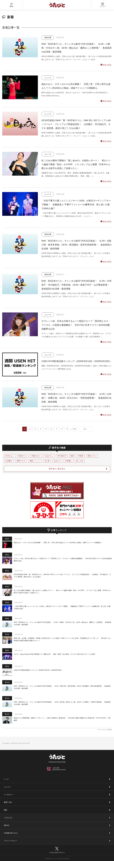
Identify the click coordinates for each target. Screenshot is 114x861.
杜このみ (79, 461)
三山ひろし (48, 456)
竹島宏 (80, 456)
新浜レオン (92, 456)
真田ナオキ (20, 461)
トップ (6, 779)
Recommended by (102, 729)
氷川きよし (9, 456)
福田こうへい (35, 461)
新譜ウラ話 (8, 802)
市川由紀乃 (61, 456)
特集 (5, 810)
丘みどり (57, 461)
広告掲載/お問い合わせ (11, 833)
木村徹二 (68, 461)
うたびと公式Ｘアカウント (57, 852)
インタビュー (8, 794)
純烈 (72, 456)
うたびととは (8, 817)
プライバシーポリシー (10, 840)
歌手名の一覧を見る (57, 469)
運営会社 (6, 825)
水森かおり (35, 456)
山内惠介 (8, 461)
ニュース (7, 787)
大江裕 (47, 461)
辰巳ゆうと (22, 456)
